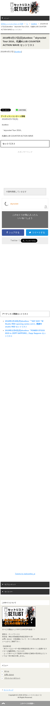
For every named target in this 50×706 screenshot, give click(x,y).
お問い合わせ (9, 675)
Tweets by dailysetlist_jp (25, 574)
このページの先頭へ (27, 703)
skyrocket (14, 204)
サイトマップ (8, 690)
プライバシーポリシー (12, 678)
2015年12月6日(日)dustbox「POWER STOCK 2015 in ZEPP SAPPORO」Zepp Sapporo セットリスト (25, 333)
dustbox (18, 52)
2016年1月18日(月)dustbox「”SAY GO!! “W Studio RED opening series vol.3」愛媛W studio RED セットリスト (24, 324)
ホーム (6, 671)
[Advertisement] (25, 81)
